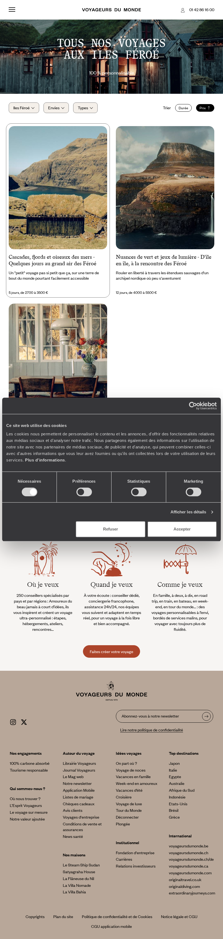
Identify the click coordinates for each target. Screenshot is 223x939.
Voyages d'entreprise (81, 817)
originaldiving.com (184, 886)
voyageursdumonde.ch (188, 852)
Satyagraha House (79, 871)
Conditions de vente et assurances (82, 826)
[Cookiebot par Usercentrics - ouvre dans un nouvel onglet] (193, 406)
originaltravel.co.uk (185, 879)
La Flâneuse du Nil (78, 878)
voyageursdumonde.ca (188, 866)
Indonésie (177, 797)
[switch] (84, 492)
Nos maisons (74, 854)
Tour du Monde (129, 810)
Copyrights (35, 916)
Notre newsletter (77, 783)
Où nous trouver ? (25, 798)
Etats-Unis (178, 803)
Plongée (123, 823)
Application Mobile (79, 790)
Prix (203, 107)
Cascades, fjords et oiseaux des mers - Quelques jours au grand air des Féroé (52, 260)
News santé (73, 836)
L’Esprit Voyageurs (26, 805)
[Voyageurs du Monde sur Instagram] (13, 721)
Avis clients (72, 810)
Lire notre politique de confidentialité (151, 729)
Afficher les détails (188, 512)
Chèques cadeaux (78, 803)
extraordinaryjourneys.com (192, 893)
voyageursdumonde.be (188, 845)
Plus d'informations (45, 460)
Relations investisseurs (136, 866)
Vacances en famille (133, 776)
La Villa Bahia (74, 891)
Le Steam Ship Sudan (81, 865)
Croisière (124, 797)
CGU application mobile (111, 926)
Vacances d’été (129, 790)
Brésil (173, 810)
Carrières (124, 859)
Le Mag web (73, 776)
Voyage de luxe (129, 803)
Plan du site (63, 916)
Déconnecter (127, 817)
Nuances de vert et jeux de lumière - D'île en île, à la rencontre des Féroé (163, 260)
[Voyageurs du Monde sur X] (24, 721)
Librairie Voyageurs (79, 763)
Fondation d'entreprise (135, 852)
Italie (173, 770)
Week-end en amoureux (136, 783)
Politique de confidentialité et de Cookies (117, 916)
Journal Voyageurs (79, 770)
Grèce (174, 817)
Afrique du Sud (181, 790)
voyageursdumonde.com (190, 872)
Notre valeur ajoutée (27, 819)
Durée (183, 107)
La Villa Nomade (77, 885)
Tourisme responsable (29, 770)
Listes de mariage (78, 797)
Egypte (175, 776)
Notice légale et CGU (179, 916)
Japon (174, 763)
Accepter (182, 529)
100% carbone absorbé (29, 763)
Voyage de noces (130, 770)
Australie (176, 783)
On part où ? (126, 763)
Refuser (110, 529)
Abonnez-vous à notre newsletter (150, 716)
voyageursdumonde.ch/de (191, 859)
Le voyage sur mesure (29, 812)
